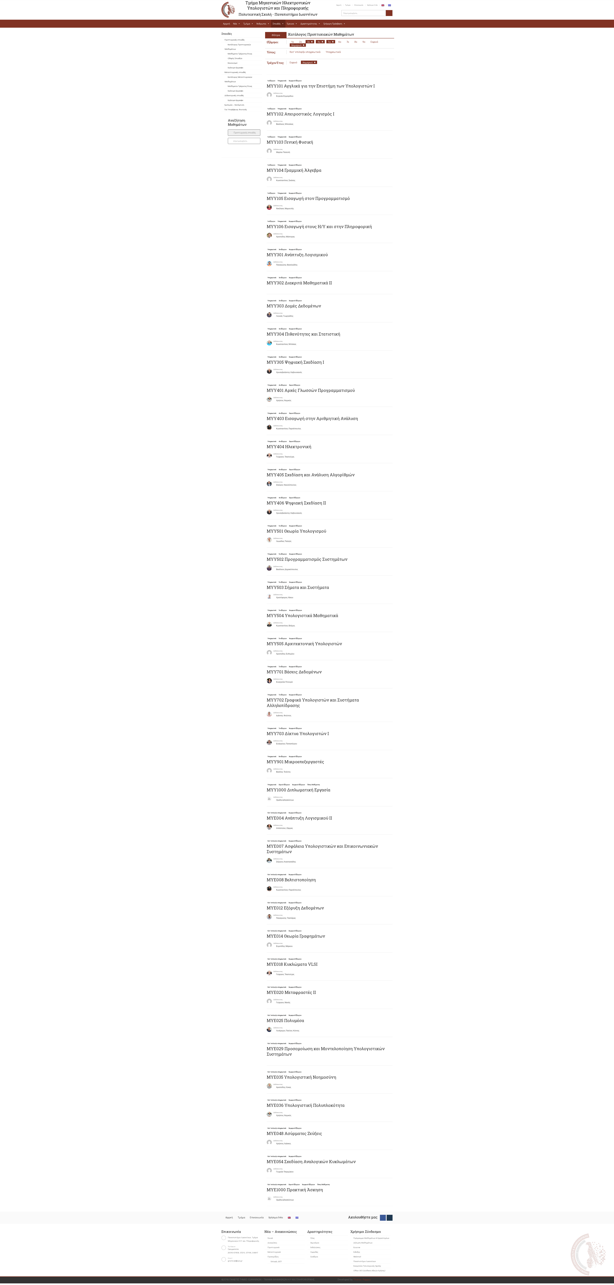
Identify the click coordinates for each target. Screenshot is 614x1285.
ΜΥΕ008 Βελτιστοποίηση (291, 879)
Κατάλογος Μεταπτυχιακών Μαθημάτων (238, 79)
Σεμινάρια (314, 1242)
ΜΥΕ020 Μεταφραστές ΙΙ (291, 992)
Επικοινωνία (358, 5)
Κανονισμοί (232, 62)
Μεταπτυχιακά (274, 1251)
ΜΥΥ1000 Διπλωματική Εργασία (298, 790)
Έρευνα (290, 23)
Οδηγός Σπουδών (235, 58)
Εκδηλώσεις (315, 1247)
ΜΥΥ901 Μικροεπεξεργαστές (295, 761)
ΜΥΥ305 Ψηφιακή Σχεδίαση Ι (295, 362)
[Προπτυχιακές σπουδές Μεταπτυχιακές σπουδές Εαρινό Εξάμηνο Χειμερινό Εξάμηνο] (244, 132)
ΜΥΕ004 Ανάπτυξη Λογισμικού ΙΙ (299, 818)
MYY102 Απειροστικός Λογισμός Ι (300, 114)
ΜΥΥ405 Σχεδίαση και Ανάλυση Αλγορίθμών (311, 474)
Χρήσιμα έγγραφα (235, 67)
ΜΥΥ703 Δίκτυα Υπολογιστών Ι (298, 733)
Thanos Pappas (362, 1279)
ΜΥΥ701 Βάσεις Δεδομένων (294, 671)
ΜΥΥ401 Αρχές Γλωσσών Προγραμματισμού (311, 390)
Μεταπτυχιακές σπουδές (235, 72)
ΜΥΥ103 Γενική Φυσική (290, 142)
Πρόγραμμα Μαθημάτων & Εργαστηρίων (371, 1238)
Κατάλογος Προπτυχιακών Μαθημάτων (238, 46)
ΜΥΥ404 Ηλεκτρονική (289, 446)
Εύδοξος (356, 1251)
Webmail (357, 1256)
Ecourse (356, 1247)
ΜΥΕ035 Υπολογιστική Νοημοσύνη (301, 1077)
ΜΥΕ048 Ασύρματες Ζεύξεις (294, 1133)
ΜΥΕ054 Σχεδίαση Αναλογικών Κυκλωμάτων (311, 1161)
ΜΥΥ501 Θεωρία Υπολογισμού (296, 531)
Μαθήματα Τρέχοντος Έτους (240, 53)
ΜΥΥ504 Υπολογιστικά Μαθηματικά (302, 615)
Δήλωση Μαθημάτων (362, 1242)
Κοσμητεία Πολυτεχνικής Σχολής (367, 1265)
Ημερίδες (314, 1251)
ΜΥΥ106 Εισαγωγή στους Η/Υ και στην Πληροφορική (319, 226)
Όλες (312, 1238)
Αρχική (338, 5)
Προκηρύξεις (273, 1256)
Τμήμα (347, 5)
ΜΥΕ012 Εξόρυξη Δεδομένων (295, 908)
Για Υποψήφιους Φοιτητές (235, 109)
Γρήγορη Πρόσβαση (332, 23)
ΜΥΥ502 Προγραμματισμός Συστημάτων (307, 559)
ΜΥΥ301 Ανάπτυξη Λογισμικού (297, 254)
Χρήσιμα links (372, 5)
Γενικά (270, 1238)
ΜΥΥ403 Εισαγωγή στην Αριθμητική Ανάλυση (312, 418)
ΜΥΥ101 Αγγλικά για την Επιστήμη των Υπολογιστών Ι (321, 86)
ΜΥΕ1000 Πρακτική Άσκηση (295, 1189)
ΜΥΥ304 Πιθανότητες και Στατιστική (303, 334)
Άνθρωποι (261, 23)
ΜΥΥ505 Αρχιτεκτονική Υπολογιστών (304, 643)
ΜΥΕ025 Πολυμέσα (285, 1020)
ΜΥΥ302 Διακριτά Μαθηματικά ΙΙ (299, 283)
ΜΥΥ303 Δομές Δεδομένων (294, 306)
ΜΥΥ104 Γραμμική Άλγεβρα (294, 170)
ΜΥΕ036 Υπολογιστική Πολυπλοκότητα (306, 1105)
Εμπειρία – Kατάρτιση (234, 104)
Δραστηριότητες (308, 23)
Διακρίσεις (272, 1242)
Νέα (235, 23)
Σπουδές (277, 23)
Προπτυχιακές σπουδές (234, 39)
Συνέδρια (314, 1256)
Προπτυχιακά (273, 1247)
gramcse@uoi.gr (235, 1260)
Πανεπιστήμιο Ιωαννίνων (364, 1261)
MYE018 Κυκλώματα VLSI (292, 964)
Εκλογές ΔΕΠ (276, 1261)
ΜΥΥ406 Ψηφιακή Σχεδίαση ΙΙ (296, 503)
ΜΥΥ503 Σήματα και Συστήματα (298, 587)
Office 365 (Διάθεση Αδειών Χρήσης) (369, 1270)
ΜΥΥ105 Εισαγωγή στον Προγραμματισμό (308, 198)
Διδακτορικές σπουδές (234, 95)
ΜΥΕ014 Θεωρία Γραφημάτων (296, 936)
